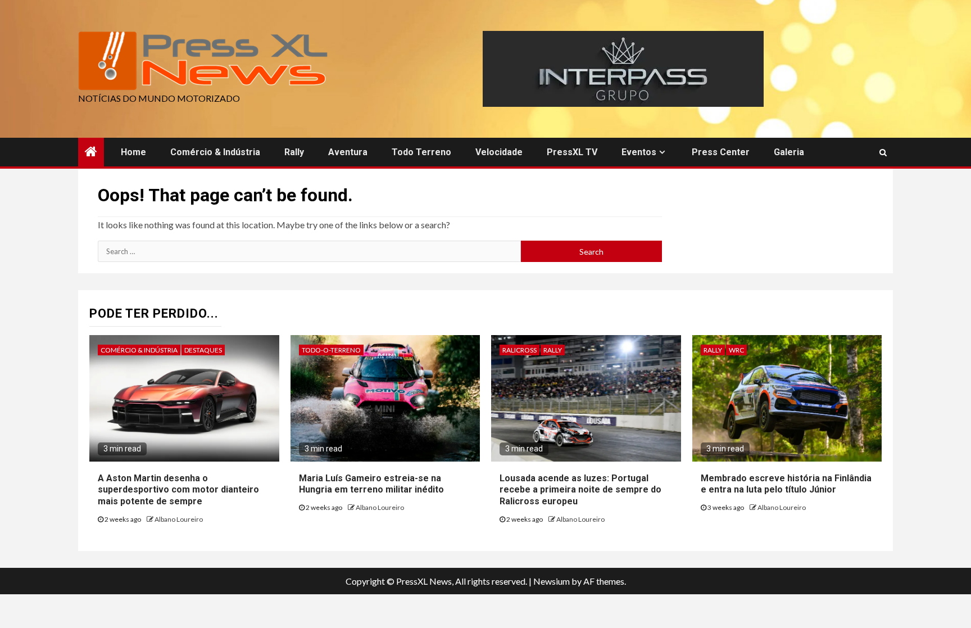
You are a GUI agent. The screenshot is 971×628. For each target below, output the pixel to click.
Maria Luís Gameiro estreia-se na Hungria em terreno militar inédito (371, 484)
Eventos (638, 152)
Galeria (789, 152)
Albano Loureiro (179, 519)
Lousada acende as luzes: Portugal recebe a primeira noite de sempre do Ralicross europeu (580, 490)
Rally (294, 152)
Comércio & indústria (215, 152)
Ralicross (519, 350)
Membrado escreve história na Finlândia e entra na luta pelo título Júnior (786, 484)
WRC (736, 350)
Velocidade (499, 152)
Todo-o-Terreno (331, 350)
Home (133, 152)
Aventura (347, 152)
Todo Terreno (421, 152)
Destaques (203, 350)
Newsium (551, 581)
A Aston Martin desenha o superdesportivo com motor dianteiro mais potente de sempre (178, 490)
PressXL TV (572, 152)
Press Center (721, 152)
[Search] (883, 152)
